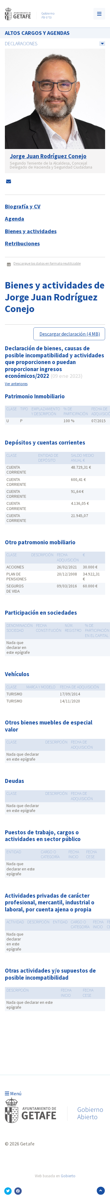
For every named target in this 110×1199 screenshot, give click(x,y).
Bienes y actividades (31, 231)
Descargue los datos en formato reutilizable (47, 263)
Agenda (14, 218)
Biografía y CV (22, 206)
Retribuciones (22, 243)
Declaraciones (21, 43)
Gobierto (68, 1175)
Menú (15, 1093)
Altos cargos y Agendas (37, 32)
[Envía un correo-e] (8, 181)
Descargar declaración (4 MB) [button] (69, 334)
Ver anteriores (16, 383)
